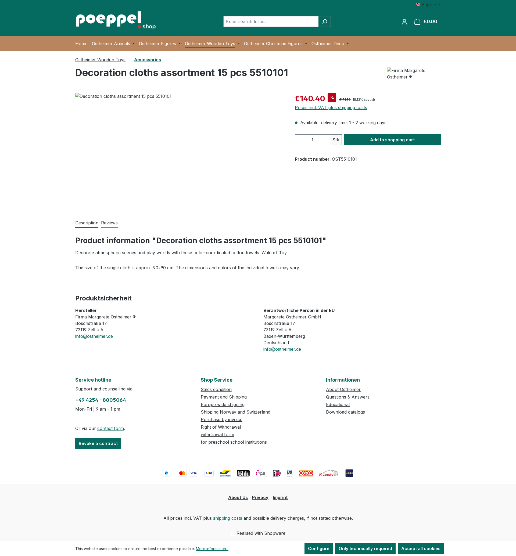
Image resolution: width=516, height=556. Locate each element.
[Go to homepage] (115, 20)
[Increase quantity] (324, 139)
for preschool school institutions (234, 442)
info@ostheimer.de (94, 336)
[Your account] (404, 21)
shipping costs (227, 518)
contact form (110, 428)
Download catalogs (345, 412)
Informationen (343, 380)
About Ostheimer (343, 389)
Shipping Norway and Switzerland (235, 412)
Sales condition (216, 389)
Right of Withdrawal (221, 427)
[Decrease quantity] (300, 139)
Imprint (280, 497)
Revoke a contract (98, 443)
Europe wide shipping (223, 404)
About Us (238, 497)
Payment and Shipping (224, 397)
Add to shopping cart (392, 139)
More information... (212, 548)
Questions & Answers (348, 397)
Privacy (260, 497)
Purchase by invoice (221, 419)
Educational (338, 404)
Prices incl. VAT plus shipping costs (331, 107)
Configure (318, 548)
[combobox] (270, 21)
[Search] (324, 21)
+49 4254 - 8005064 (100, 400)
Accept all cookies (420, 548)
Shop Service (216, 380)
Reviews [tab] (109, 222)
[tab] (86, 223)
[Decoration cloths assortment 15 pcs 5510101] (179, 151)
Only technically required (365, 548)
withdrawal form (217, 434)
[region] (179, 151)
